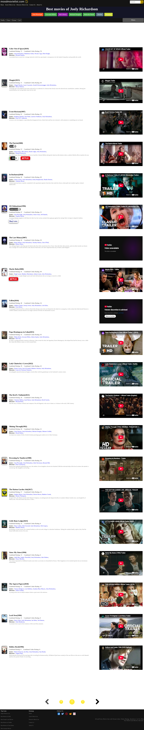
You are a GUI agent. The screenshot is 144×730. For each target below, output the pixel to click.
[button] (15, 51)
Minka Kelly (17, 337)
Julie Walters (44, 557)
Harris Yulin (17, 620)
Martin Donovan (18, 652)
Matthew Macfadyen (27, 274)
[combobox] (133, 2)
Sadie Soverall (26, 526)
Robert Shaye (19, 244)
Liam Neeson (17, 431)
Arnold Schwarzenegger (39, 85)
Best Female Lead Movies (7, 719)
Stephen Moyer (18, 494)
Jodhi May (17, 557)
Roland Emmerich (21, 153)
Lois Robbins (28, 589)
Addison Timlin (18, 305)
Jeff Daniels (44, 214)
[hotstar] (14, 222)
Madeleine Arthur (29, 53)
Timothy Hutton (36, 242)
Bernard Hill (46, 463)
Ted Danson (41, 620)
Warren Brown (37, 494)
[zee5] (14, 159)
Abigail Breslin (18, 85)
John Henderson (20, 622)
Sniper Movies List (5, 713)
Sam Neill (27, 116)
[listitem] (37, 15)
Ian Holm (34, 620)
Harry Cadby (17, 526)
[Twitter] (62, 714)
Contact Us (32, 5)
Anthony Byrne (20, 181)
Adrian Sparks (35, 337)
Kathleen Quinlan (19, 116)
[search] (136, 2)
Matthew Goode (46, 494)
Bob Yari (18, 338)
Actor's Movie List (10, 5)
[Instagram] (74, 714)
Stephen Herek (20, 216)
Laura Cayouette (27, 85)
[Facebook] (59, 714)
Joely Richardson (19, 53)
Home (2, 5)
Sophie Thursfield (25, 557)
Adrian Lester (37, 274)
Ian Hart (26, 652)
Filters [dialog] (133, 20)
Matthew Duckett (36, 368)
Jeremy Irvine (27, 305)
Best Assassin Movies (6, 728)
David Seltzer (19, 433)
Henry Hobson (20, 86)
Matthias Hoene (20, 527)
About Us (39, 5)
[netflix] (26, 159)
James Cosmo (18, 179)
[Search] (141, 2)
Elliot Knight (46, 53)
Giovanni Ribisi (26, 337)
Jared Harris (27, 400)
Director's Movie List (22, 5)
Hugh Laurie (17, 274)
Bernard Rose (19, 401)
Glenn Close (36, 214)
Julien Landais (20, 590)
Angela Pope (19, 653)
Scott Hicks (19, 307)
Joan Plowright (18, 214)
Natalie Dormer (48, 179)
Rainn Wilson (18, 242)
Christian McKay (18, 400)
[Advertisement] (72, 33)
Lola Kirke (45, 305)
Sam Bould (42, 652)
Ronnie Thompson (21, 496)
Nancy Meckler (20, 559)
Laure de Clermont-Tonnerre (23, 370)
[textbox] (133, 2)
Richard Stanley (20, 55)
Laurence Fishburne (36, 116)
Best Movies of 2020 (6, 716)
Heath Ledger (32, 151)
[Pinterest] (66, 714)
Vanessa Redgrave (19, 589)
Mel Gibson (25, 151)
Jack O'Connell (26, 368)
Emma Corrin (18, 368)
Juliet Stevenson (37, 463)
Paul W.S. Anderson (21, 118)
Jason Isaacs (17, 151)
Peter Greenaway (20, 464)
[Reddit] (70, 714)
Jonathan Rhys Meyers (39, 589)
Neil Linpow (44, 526)
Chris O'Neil (45, 242)
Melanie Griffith (46, 431)
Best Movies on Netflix (6, 722)
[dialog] (12, 146)
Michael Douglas (37, 431)
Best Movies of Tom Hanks (7, 725)
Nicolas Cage (38, 53)
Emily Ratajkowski (38, 179)
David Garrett (45, 400)
